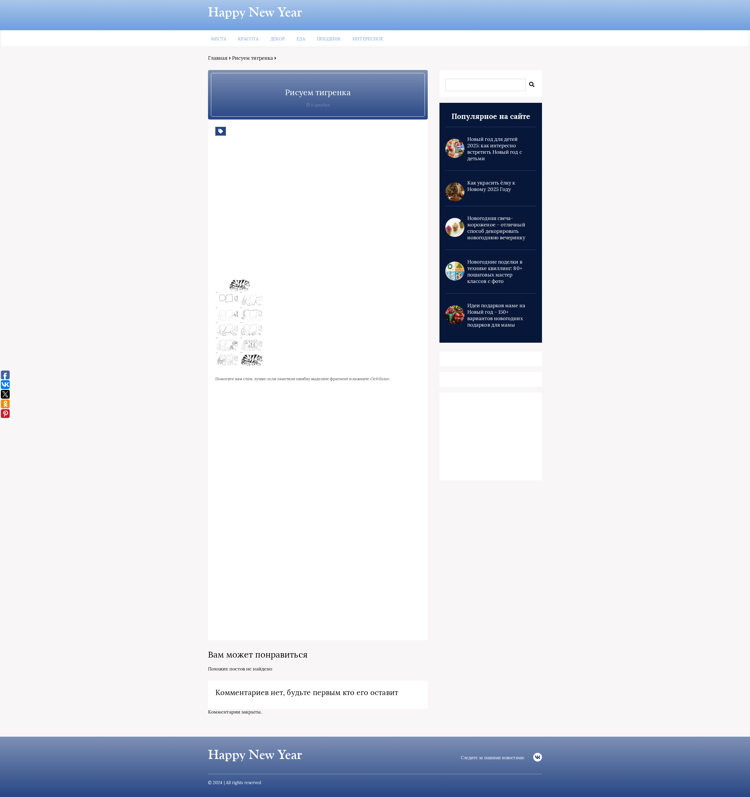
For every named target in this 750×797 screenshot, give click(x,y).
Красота (248, 39)
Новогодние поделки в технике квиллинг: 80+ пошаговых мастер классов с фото (494, 271)
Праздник (329, 39)
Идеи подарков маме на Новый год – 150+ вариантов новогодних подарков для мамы (496, 315)
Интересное (367, 39)
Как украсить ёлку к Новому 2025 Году (491, 186)
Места (218, 39)
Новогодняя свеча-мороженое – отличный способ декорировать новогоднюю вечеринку (496, 228)
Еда (300, 39)
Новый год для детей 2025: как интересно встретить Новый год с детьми (494, 149)
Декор (277, 39)
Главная (218, 58)
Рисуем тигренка (252, 58)
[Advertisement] (300, 211)
